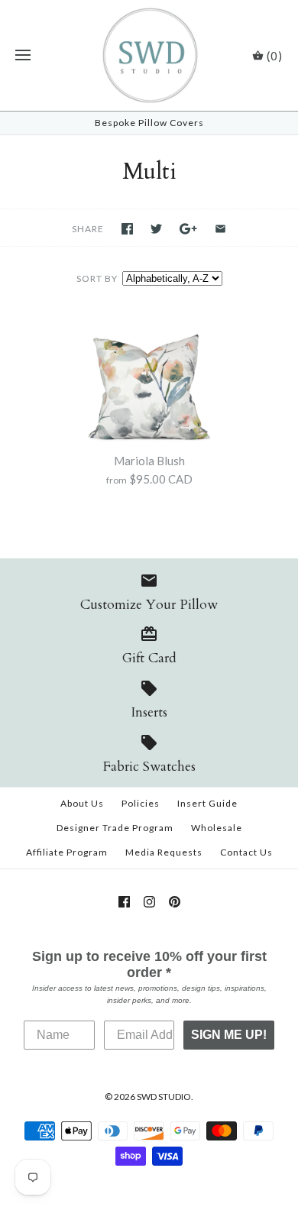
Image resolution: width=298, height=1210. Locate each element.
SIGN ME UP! (229, 1034)
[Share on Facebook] (127, 229)
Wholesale (216, 827)
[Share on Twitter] (156, 229)
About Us (82, 803)
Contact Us (246, 852)
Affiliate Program (67, 852)
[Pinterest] (174, 901)
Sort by (97, 278)
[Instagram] (149, 901)
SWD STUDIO (164, 1096)
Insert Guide (207, 803)
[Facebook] (124, 901)
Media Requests (163, 852)
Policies (140, 803)
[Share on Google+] (188, 229)
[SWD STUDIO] (149, 55)
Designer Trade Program (115, 827)
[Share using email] (220, 229)
